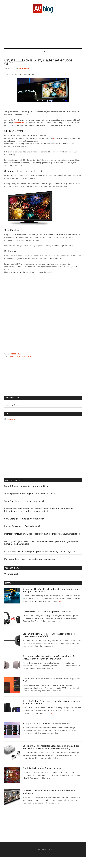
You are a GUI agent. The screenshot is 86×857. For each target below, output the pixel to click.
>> (60, 601)
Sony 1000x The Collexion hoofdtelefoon (24, 519)
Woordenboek (11, 574)
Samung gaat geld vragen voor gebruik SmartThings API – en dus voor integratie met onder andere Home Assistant (38, 509)
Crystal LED (19, 356)
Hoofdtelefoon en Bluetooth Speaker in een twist (47, 611)
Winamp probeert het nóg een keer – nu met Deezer (30, 493)
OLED (35, 112)
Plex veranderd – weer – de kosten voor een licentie (29, 559)
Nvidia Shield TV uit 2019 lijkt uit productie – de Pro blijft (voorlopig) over (40, 551)
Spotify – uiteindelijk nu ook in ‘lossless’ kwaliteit (46, 723)
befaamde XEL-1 (20, 123)
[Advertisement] (43, 30)
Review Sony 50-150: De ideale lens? (22, 526)
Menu (43, 51)
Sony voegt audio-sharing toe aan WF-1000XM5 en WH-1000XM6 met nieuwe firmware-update (50, 657)
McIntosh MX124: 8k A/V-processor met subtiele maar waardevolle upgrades (42, 534)
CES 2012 (14, 354)
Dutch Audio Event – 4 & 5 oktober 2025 (42, 768)
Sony (19, 354)
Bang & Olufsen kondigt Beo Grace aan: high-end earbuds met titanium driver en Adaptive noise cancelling (51, 747)
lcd (54, 138)
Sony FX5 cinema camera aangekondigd (24, 501)
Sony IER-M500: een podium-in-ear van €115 (26, 486)
